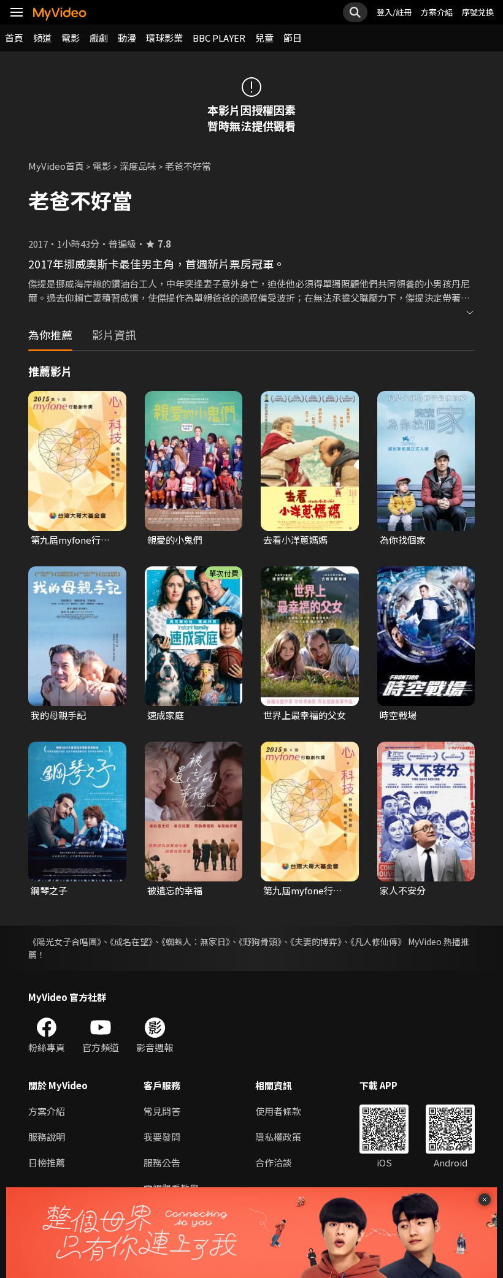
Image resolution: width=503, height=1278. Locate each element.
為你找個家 (403, 539)
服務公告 (162, 1162)
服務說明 (46, 1136)
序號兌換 (478, 12)
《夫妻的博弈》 (316, 941)
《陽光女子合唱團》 (64, 941)
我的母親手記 (58, 715)
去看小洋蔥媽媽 (295, 539)
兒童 (264, 37)
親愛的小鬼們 (174, 539)
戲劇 (99, 37)
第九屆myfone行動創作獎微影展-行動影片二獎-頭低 (306, 890)
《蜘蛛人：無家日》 (195, 941)
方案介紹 (437, 12)
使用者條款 (278, 1111)
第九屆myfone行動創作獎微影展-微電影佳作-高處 (74, 540)
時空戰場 (398, 715)
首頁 (14, 37)
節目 (292, 37)
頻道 (42, 37)
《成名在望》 (131, 941)
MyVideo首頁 (56, 165)
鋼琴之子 (49, 890)
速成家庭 (165, 715)
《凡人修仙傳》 (378, 941)
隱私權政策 (278, 1136)
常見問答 (162, 1111)
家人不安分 (403, 890)
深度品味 (138, 165)
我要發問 (162, 1136)
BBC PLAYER (219, 37)
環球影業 (164, 37)
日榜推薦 (46, 1162)
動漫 (127, 37)
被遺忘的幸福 (174, 890)
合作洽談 (273, 1162)
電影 (70, 37)
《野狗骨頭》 (260, 941)
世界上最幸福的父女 (304, 715)
